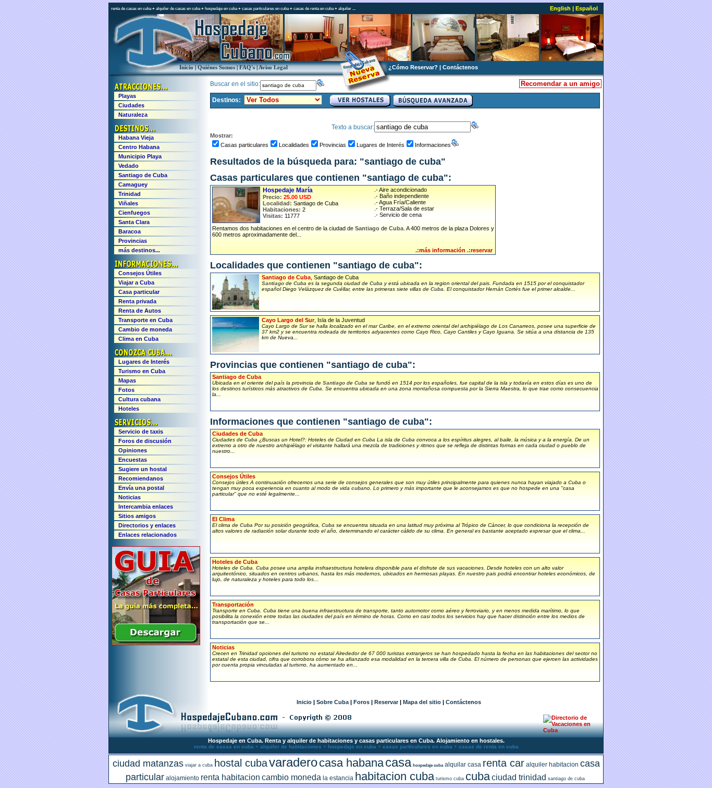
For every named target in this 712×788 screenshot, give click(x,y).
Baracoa (129, 231)
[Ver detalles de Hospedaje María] (236, 205)
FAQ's (247, 67)
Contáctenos (460, 67)
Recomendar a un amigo (560, 84)
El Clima (223, 519)
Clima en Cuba (138, 339)
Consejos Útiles (233, 476)
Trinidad (129, 194)
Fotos (126, 390)
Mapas (127, 380)
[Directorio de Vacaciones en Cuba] (568, 730)
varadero (293, 762)
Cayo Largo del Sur (288, 320)
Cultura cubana (139, 399)
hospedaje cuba (428, 765)
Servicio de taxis (140, 431)
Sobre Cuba (332, 702)
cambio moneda (291, 777)
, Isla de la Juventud (429, 328)
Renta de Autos (139, 310)
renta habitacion (230, 777)
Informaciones (433, 145)
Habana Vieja (136, 137)
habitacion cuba (394, 776)
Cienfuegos (134, 213)
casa (398, 762)
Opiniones (132, 450)
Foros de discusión (144, 441)
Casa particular (138, 292)
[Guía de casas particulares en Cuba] (156, 643)
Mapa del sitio (422, 702)
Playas (127, 96)
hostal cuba (240, 763)
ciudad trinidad (519, 777)
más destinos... (139, 250)
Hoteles (128, 408)
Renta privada (137, 301)
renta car (503, 763)
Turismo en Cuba (141, 371)
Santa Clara (134, 222)
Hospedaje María (288, 190)
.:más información (440, 250)
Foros (361, 702)
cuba (477, 776)
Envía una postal (141, 488)
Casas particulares (244, 145)
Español (586, 8)
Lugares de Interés (380, 145)
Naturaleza (133, 115)
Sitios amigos (137, 516)
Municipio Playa (140, 156)
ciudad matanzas (148, 763)
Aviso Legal (273, 67)
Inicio (186, 67)
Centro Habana (138, 147)
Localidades (294, 145)
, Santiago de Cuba (423, 283)
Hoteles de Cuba (234, 562)
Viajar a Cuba (136, 282)
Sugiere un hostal (142, 469)
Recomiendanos (140, 478)
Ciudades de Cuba (237, 433)
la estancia (338, 778)
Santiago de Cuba (286, 277)
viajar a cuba (199, 765)
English (560, 8)
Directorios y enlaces (147, 525)
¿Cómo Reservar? (413, 67)
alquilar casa (463, 764)
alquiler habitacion (552, 764)
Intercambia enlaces (145, 506)
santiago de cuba (566, 778)
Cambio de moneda (145, 329)
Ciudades (131, 105)
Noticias (223, 647)
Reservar (386, 702)
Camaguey (133, 184)
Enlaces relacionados (147, 535)
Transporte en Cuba (145, 320)
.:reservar (480, 250)
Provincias (333, 145)
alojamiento (182, 778)
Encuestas (132, 460)
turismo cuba (450, 778)
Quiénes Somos (216, 67)
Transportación (233, 604)
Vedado (128, 166)
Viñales (128, 203)
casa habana (351, 762)
